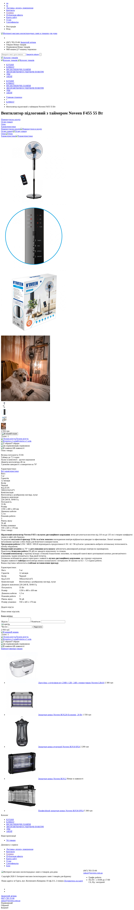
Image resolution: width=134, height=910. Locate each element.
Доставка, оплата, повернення (19, 8)
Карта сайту (11, 17)
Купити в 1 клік (24, 441)
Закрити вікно (32, 54)
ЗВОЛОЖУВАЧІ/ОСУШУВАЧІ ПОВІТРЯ (25, 72)
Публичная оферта (14, 15)
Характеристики (8, 136)
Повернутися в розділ (10, 129)
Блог (8, 866)
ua (7, 3)
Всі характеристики (10, 471)
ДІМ (8, 74)
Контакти (10, 10)
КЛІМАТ (10, 67)
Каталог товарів (10, 58)
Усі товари (11, 840)
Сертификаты (12, 22)
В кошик (14, 434)
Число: (4, 627)
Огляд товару (7, 131)
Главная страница (14, 97)
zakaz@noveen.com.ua (93, 873)
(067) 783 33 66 (7, 898)
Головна (10, 13)
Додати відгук (22, 439)
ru (7, 5)
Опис (3, 134)
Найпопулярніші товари (12, 648)
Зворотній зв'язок (28, 42)
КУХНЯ (10, 65)
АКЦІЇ (9, 76)
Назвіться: (35, 621)
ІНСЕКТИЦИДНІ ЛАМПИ (18, 69)
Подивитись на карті (73, 881)
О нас (8, 20)
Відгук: (4, 621)
